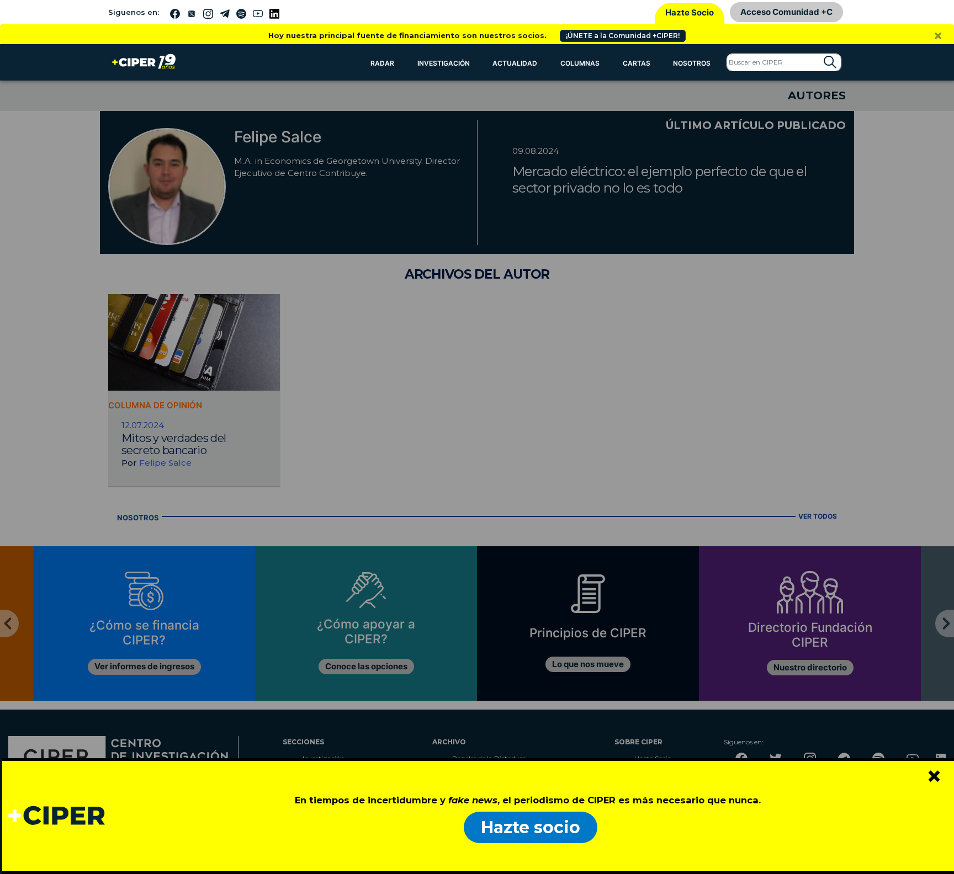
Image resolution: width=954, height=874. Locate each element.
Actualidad (514, 63)
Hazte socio (530, 827)
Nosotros (692, 63)
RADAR (382, 63)
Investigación (443, 63)
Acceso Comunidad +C (786, 12)
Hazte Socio (689, 12)
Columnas (580, 63)
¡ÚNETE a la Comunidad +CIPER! (623, 35)
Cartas (636, 63)
